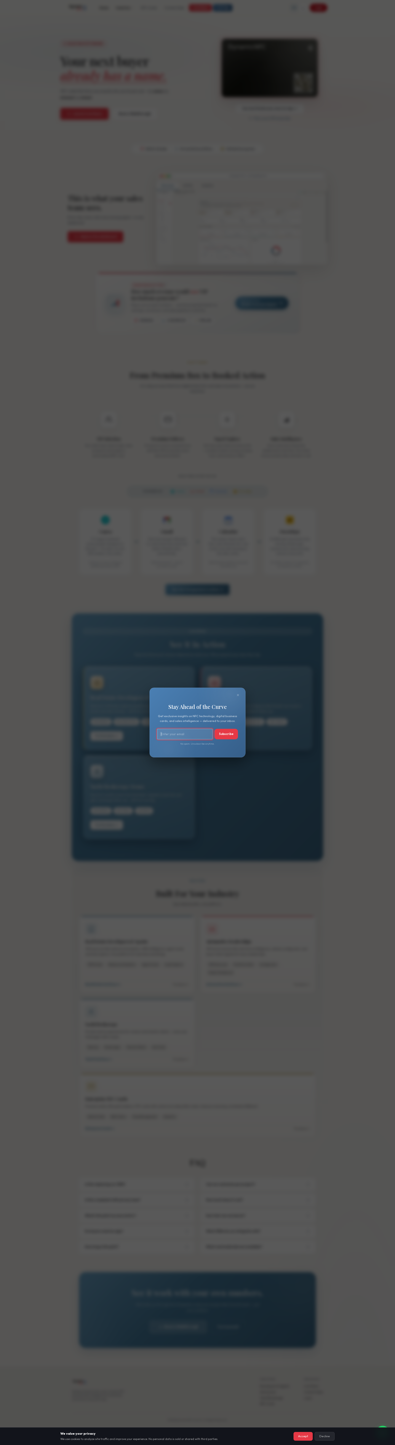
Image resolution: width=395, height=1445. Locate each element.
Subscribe (226, 734)
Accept (303, 1436)
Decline (324, 1436)
